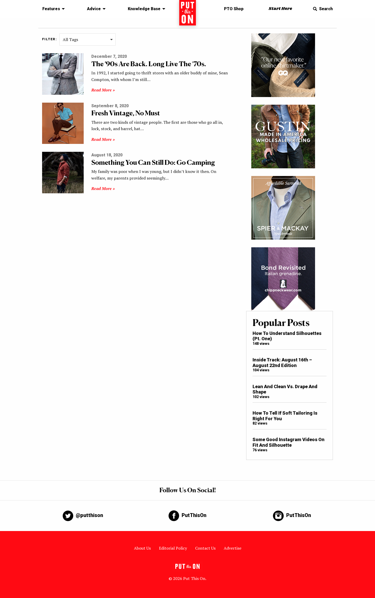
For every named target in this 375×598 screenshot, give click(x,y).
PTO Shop (234, 8)
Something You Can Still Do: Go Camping (153, 162)
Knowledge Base (144, 8)
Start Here (280, 9)
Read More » (103, 90)
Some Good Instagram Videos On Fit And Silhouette (288, 442)
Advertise (232, 548)
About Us (142, 548)
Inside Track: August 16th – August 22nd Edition (282, 362)
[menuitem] (52, 9)
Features (51, 8)
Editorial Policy (173, 548)
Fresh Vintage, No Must (125, 113)
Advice (94, 8)
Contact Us (205, 548)
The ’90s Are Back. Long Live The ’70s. (148, 64)
